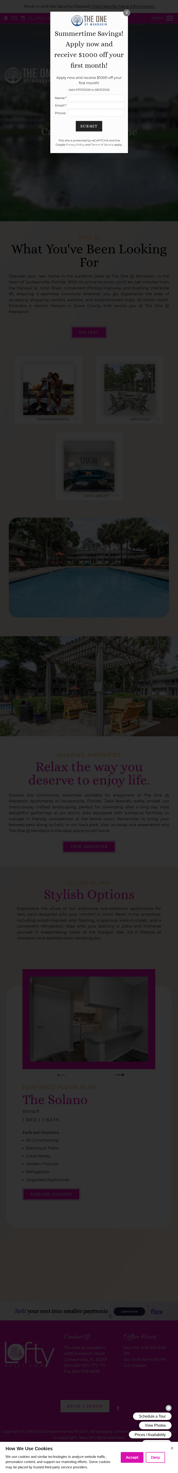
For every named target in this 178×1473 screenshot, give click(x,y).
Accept (132, 1457)
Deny (155, 1457)
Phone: (60, 113)
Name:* (60, 98)
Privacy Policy (75, 144)
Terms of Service (102, 144)
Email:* (60, 105)
